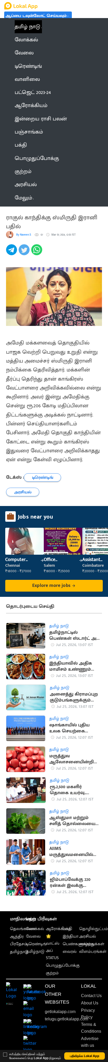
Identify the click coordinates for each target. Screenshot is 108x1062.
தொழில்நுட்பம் (93, 928)
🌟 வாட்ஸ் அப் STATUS (52, 947)
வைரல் (70, 951)
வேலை (33, 936)
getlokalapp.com (60, 1011)
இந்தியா (70, 936)
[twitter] (25, 252)
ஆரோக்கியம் (58, 928)
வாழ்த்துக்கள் (91, 944)
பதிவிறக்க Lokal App (84, 1056)
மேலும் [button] (23, 197)
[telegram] (12, 252)
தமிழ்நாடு (19, 951)
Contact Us (91, 995)
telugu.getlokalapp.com (66, 1019)
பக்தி (67, 928)
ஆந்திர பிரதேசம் (18, 940)
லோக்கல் (35, 928)
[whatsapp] (37, 252)
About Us (89, 1003)
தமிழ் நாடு (27, 26)
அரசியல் (87, 936)
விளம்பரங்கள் (92, 951)
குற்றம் (52, 973)
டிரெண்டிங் (36, 944)
